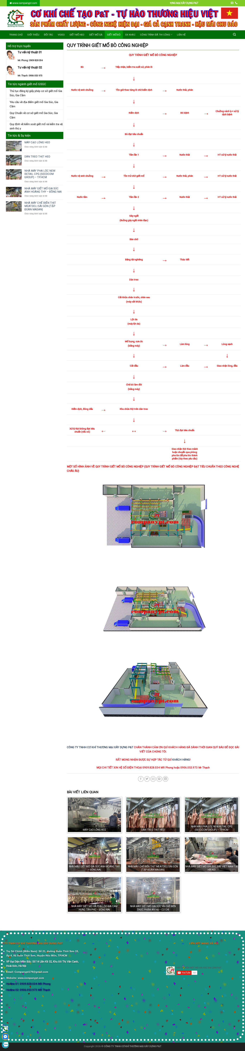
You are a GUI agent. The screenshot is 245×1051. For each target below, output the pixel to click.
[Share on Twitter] (147, 779)
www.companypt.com (24, 3)
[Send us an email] (232, 3)
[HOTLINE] (5, 1028)
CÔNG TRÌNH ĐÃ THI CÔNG (155, 34)
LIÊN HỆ (181, 34)
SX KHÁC (130, 34)
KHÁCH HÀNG (181, 759)
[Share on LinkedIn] (165, 779)
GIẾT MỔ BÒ (114, 34)
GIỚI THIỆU (33, 34)
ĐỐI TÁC (48, 34)
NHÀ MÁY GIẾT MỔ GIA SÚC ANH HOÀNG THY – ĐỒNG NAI (43, 190)
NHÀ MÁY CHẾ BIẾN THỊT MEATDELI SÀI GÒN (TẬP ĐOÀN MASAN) (40, 206)
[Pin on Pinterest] (159, 779)
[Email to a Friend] (153, 779)
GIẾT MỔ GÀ (96, 34)
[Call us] (236, 3)
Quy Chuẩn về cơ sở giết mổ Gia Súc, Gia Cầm (34, 115)
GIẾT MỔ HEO (77, 34)
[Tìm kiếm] (234, 34)
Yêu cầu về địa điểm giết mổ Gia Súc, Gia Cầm (34, 104)
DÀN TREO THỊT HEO (37, 156)
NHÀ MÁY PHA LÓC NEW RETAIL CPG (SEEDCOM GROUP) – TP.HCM (39, 174)
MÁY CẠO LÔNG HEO (37, 142)
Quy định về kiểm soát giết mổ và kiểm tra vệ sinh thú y (36, 126)
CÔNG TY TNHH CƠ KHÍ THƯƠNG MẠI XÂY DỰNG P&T (100, 747)
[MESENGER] (5, 1036)
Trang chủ (16, 34)
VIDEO (61, 34)
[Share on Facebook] (140, 779)
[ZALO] (5, 1044)
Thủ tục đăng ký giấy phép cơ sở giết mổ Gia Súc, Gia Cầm (36, 93)
